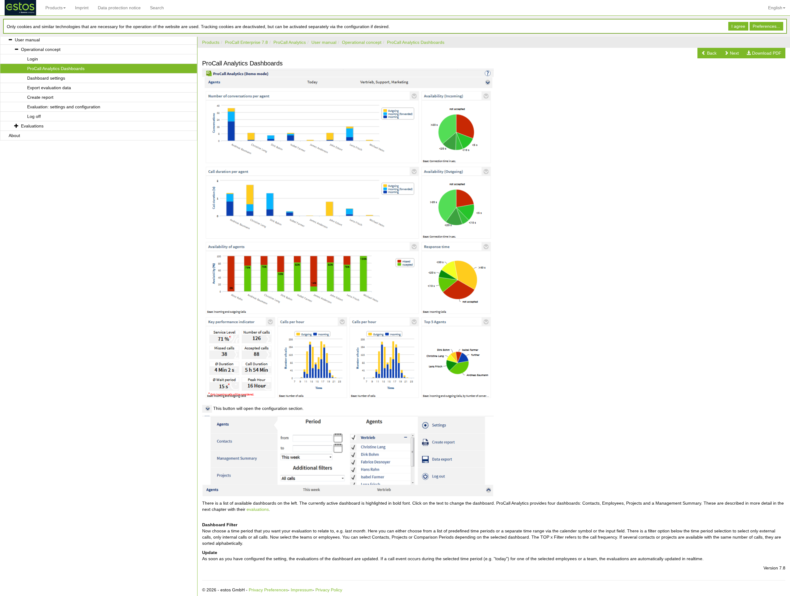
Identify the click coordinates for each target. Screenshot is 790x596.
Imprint (82, 7)
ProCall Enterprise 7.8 (246, 42)
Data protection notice (119, 7)
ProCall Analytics (289, 42)
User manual (323, 42)
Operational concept (361, 42)
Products (54, 7)
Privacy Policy (328, 589)
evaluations (258, 509)
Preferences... (766, 26)
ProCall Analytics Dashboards (415, 42)
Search (157, 7)
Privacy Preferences (268, 589)
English (775, 7)
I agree (738, 26)
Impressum (302, 589)
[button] (709, 53)
